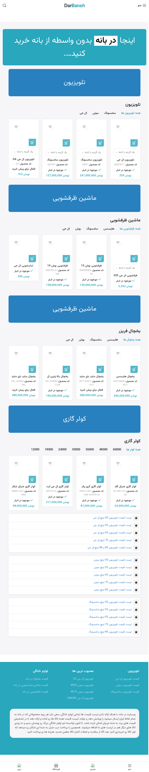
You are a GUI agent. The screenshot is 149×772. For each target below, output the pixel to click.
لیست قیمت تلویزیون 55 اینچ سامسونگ (110, 610)
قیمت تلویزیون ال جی (127, 679)
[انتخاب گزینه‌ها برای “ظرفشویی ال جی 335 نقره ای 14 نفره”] (134, 258)
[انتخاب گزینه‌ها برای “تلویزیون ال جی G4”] (32, 142)
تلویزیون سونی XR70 (82, 692)
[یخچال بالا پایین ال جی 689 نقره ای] (57, 360)
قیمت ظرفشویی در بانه (35, 692)
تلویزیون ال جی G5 (83, 679)
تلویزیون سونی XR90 (82, 685)
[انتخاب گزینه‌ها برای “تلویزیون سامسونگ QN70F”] (66, 143)
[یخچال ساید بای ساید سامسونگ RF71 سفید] (91, 360)
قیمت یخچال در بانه (37, 679)
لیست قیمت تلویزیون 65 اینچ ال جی (112, 533)
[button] (100, 258)
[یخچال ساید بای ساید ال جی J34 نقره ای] (23, 360)
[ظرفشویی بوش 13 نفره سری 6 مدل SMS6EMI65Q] (91, 249)
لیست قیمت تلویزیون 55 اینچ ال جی (112, 525)
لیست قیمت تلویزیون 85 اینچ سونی (113, 590)
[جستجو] (4, 5)
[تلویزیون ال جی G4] (23, 134)
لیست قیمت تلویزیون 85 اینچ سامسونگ (110, 632)
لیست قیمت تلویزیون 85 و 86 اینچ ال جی (110, 548)
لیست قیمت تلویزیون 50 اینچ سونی (113, 560)
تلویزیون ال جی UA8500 (80, 698)
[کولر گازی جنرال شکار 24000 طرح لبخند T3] (23, 470)
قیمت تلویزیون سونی (127, 685)
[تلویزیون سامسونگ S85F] (91, 134)
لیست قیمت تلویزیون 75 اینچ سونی (113, 582)
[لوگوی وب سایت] (74, 5)
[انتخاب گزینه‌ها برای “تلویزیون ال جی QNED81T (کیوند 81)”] (134, 143)
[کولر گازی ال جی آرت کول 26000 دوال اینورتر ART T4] (57, 470)
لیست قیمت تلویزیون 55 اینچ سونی (113, 568)
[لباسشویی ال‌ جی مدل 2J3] (23, 249)
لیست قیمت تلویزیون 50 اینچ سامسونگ (110, 602)
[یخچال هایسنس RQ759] (125, 360)
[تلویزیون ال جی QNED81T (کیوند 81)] (125, 134)
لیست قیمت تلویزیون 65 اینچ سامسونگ (110, 617)
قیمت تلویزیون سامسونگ (124, 692)
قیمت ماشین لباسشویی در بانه (30, 685)
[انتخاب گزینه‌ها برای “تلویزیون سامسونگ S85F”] (100, 143)
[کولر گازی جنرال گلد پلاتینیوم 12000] (125, 470)
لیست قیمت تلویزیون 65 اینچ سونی (113, 575)
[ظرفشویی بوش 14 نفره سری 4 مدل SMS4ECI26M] (57, 249)
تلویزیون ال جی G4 (23, 159)
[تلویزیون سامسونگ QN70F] (57, 134)
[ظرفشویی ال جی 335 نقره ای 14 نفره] (125, 249)
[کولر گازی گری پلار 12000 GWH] (91, 470)
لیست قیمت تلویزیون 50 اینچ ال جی (112, 518)
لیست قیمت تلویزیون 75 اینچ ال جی (112, 540)
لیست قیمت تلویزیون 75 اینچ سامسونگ (110, 625)
